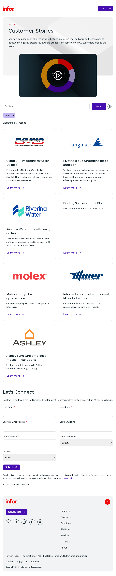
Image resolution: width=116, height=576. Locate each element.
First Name (8, 407)
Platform (65, 529)
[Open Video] (58, 75)
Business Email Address (14, 421)
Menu (103, 8)
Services (65, 535)
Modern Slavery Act (31, 556)
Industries (66, 511)
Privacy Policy (68, 478)
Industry (7, 451)
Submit (9, 467)
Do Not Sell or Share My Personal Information (65, 556)
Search (99, 106)
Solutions (66, 523)
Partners (65, 541)
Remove (13, 115)
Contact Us (14, 512)
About (64, 548)
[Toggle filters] (110, 106)
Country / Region (68, 436)
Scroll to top (107, 502)
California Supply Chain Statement (22, 561)
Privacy (9, 556)
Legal (17, 556)
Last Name (65, 407)
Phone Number (10, 436)
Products (66, 517)
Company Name (67, 421)
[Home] (8, 8)
